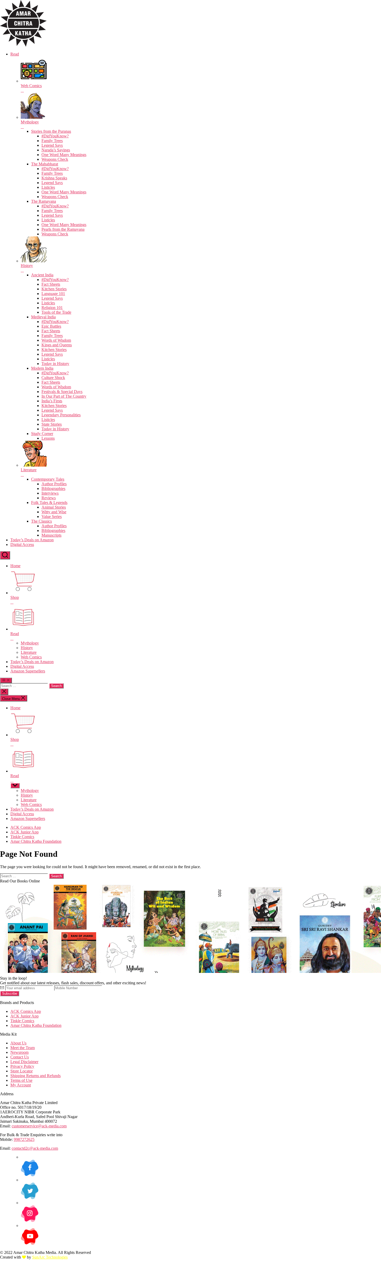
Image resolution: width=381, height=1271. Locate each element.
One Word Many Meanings (63, 154)
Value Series (51, 516)
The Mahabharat (44, 164)
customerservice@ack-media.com (39, 1126)
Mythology (30, 643)
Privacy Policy (22, 1066)
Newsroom (19, 1052)
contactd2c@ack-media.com (35, 1148)
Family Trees (52, 140)
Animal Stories (53, 507)
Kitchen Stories (54, 289)
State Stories (51, 424)
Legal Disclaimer (24, 1061)
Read (14, 54)
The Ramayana (43, 201)
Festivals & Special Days (61, 391)
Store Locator (21, 1071)
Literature (29, 652)
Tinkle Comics (22, 836)
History (27, 647)
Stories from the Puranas (51, 131)
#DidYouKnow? (55, 136)
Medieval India (43, 317)
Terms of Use (21, 1080)
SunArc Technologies (50, 1257)
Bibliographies (53, 488)
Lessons (48, 438)
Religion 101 (52, 307)
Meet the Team (22, 1047)
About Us (18, 1043)
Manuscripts (51, 535)
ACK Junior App (24, 832)
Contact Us (19, 1057)
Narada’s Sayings (55, 150)
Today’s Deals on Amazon (32, 540)
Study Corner (42, 433)
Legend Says (52, 145)
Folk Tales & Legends (49, 502)
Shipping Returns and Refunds (35, 1075)
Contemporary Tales (47, 479)
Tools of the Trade (56, 312)
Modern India (42, 368)
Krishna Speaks (54, 178)
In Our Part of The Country (63, 396)
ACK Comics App (25, 827)
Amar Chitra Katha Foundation (35, 841)
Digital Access (22, 544)
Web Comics (31, 657)
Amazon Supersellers (27, 671)
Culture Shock (53, 377)
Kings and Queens (56, 345)
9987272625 (24, 1139)
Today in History (55, 363)
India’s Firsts (51, 401)
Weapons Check (54, 159)
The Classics (41, 521)
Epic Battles (51, 326)
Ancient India (42, 275)
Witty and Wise (53, 512)
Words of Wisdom (56, 340)
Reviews (48, 498)
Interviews (50, 493)
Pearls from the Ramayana (62, 229)
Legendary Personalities (61, 415)
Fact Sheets (50, 284)
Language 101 (53, 293)
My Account (20, 1085)
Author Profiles (54, 484)
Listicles (48, 187)
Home (15, 566)
